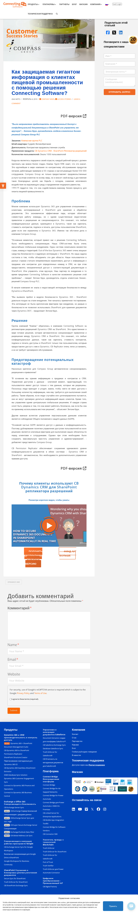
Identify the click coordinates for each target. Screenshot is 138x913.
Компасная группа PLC (31, 140)
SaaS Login (117, 4)
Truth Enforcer (48, 848)
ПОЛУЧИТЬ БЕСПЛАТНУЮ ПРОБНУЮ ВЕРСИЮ (33, 557)
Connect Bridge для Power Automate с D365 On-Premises (53, 806)
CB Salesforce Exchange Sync (54, 745)
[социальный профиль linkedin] (121, 32)
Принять (113, 906)
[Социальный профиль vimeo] (88, 806)
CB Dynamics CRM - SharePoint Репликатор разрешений (60, 150)
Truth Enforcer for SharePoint (16, 882)
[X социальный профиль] (94, 806)
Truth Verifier (48, 865)
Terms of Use (40, 693)
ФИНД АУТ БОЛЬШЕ (67, 553)
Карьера (75, 744)
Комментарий (20, 608)
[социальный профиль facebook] (108, 32)
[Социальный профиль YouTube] (81, 806)
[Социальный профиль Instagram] (106, 806)
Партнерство (77, 741)
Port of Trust (48, 862)
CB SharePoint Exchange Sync (16, 885)
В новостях (76, 755)
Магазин (77, 771)
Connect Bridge (49, 785)
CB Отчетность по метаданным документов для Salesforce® (53, 762)
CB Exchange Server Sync (14, 807)
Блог (74, 748)
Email (13, 659)
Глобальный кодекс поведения (84, 751)
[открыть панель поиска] (57, 14)
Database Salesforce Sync (53, 748)
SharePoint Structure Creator (15, 757)
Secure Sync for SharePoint (15, 878)
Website (14, 674)
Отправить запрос (119, 92)
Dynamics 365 (14, 582)
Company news (48, 99)
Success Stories (64, 99)
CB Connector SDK (50, 834)
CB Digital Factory (50, 886)
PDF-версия (72, 116)
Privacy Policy (23, 693)
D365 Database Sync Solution (15, 775)
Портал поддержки (97, 765)
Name (13, 644)
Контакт (75, 734)
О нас (74, 737)
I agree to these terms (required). (25, 699)
